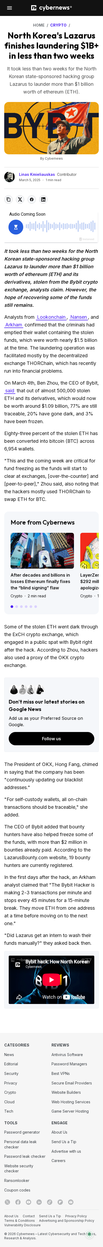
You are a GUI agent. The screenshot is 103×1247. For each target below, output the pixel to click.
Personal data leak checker (20, 1144)
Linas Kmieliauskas (37, 174)
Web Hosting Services (71, 1102)
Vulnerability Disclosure (22, 1225)
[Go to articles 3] (21, 606)
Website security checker (18, 1168)
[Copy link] (8, 199)
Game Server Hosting (70, 1111)
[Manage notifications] (89, 1234)
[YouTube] (28, 1202)
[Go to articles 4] (26, 606)
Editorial (11, 1064)
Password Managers (69, 1064)
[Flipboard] (60, 1202)
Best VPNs (61, 1073)
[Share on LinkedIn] (43, 199)
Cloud (9, 1102)
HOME (39, 25)
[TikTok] (49, 1202)
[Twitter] (7, 1202)
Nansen (78, 317)
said (9, 390)
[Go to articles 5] (31, 606)
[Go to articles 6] (35, 606)
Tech (8, 1111)
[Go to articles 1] (12, 606)
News (9, 1054)
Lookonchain (51, 317)
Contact (29, 1216)
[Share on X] (20, 199)
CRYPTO (58, 25)
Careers (58, 1160)
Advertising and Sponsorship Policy (66, 1221)
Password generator (22, 1132)
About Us (59, 1132)
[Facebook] (18, 1202)
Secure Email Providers (72, 1083)
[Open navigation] (9, 8)
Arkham (13, 324)
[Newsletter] (71, 1202)
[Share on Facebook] (31, 199)
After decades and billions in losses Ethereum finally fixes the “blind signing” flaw (40, 581)
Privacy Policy (76, 1216)
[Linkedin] (39, 1202)
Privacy (10, 1083)
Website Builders (66, 1092)
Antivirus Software (67, 1054)
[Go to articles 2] (16, 606)
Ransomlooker (16, 1180)
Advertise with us (66, 1151)
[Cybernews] (51, 8)
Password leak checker (24, 1156)
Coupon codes (17, 1190)
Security (11, 1073)
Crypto (16, 596)
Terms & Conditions (19, 1221)
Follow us (51, 738)
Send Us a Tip (64, 1141)
